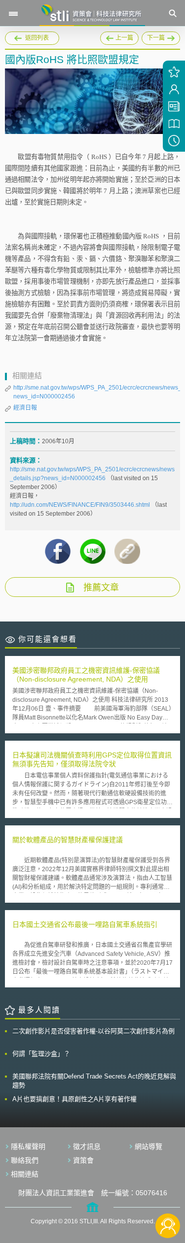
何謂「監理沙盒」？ (41, 1053)
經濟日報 (25, 407)
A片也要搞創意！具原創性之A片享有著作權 (74, 1099)
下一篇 (158, 36)
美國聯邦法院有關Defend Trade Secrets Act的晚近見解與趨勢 (94, 1081)
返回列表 (37, 37)
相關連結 (24, 1174)
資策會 (83, 1160)
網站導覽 (148, 1146)
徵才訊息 (87, 1146)
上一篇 (119, 36)
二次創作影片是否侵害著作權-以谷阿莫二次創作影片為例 (93, 1031)
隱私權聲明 (28, 1146)
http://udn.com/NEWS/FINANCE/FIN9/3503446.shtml (80, 504)
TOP (168, 1193)
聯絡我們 (24, 1160)
